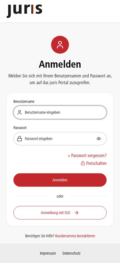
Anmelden (60, 180)
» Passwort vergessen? (87, 155)
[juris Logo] (24, 11)
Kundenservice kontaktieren (75, 235)
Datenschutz (71, 253)
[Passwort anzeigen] (98, 138)
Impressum (48, 253)
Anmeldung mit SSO (55, 212)
